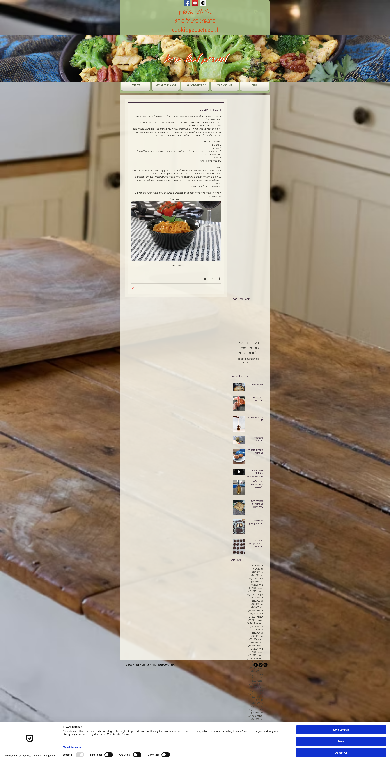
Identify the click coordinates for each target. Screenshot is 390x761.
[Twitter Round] (261, 665)
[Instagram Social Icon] (203, 3)
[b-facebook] (256, 665)
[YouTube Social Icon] (195, 3)
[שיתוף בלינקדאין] (204, 278)
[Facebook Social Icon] (187, 3)
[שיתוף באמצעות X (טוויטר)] (212, 278)
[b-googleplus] (265, 665)
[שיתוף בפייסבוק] (219, 278)
